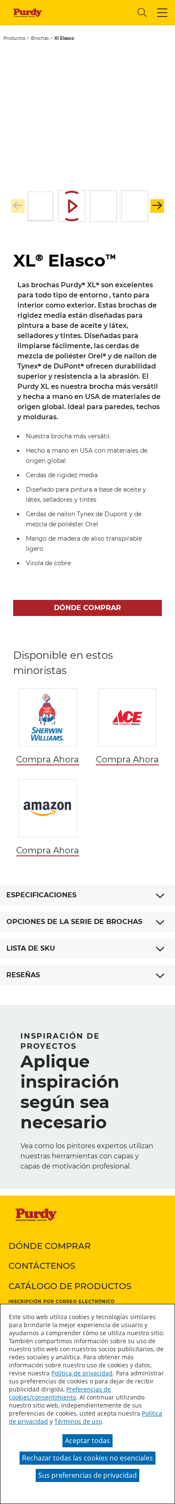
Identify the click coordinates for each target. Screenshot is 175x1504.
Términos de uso (78, 1421)
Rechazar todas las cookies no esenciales (87, 1458)
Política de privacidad (82, 1373)
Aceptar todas (87, 1440)
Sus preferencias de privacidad (87, 1475)
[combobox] (92, 12)
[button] (162, 12)
